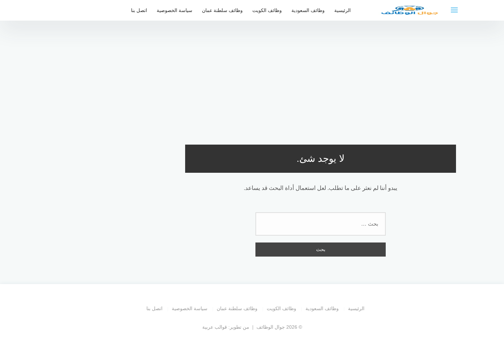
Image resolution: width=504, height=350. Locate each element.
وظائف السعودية (308, 10)
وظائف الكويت (267, 10)
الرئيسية (342, 10)
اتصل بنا (139, 10)
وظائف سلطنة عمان (222, 10)
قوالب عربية (214, 327)
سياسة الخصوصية (174, 10)
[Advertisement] (252, 79)
